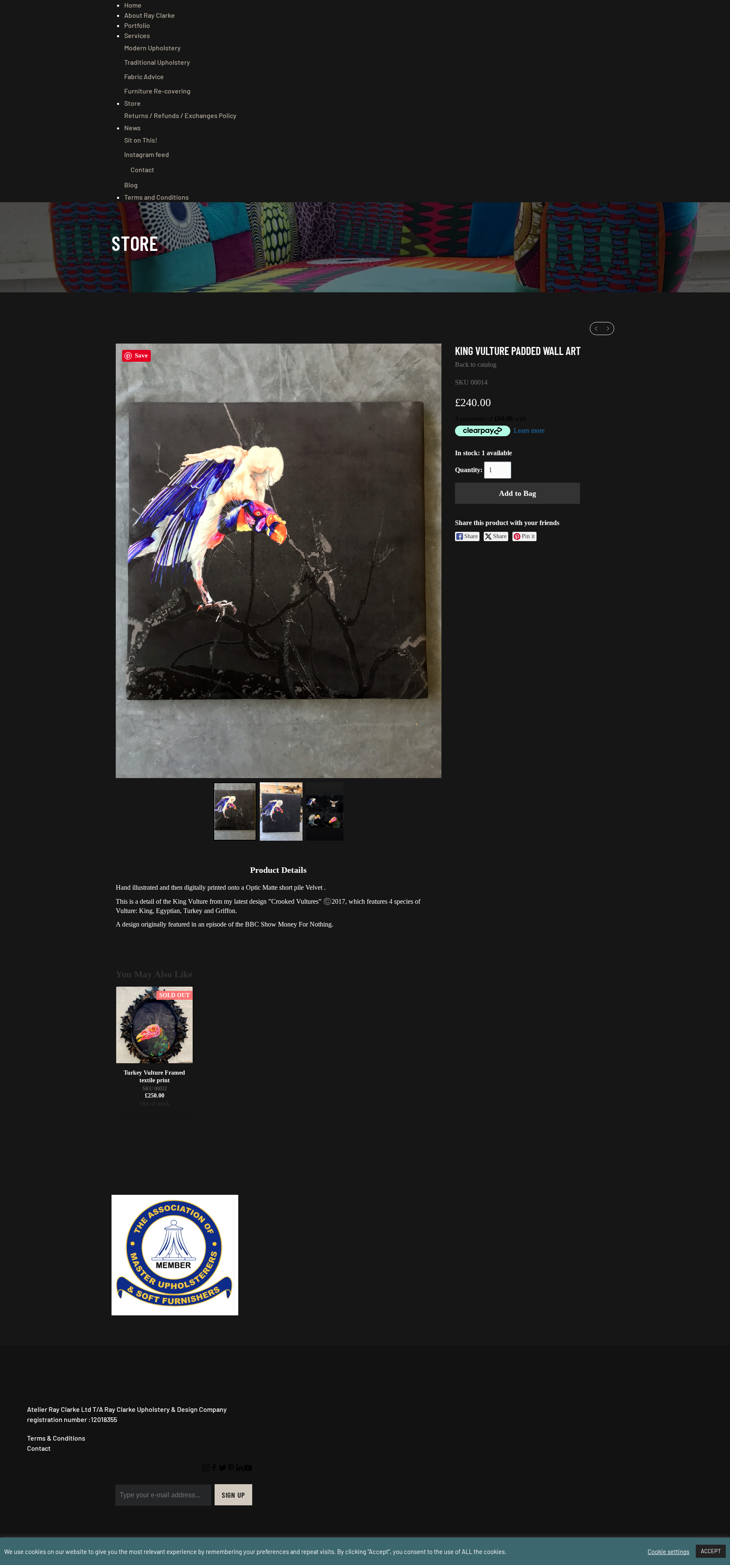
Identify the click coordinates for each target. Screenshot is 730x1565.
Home (133, 5)
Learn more (529, 430)
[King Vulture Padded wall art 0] (234, 811)
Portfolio (137, 25)
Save (141, 355)
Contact (142, 169)
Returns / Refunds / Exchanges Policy (180, 115)
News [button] (132, 128)
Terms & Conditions (56, 1438)
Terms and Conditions (156, 197)
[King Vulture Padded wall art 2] (324, 811)
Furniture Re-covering (157, 91)
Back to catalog (475, 364)
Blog (131, 185)
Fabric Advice (144, 76)
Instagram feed (146, 154)
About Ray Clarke (149, 15)
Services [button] (137, 35)
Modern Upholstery (152, 48)
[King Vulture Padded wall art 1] (281, 811)
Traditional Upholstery (157, 62)
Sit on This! (140, 140)
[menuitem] (596, 328)
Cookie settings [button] (668, 1551)
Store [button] (132, 103)
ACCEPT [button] (711, 1551)
